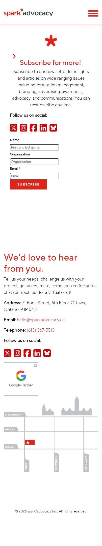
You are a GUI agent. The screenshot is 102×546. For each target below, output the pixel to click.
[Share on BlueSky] (53, 127)
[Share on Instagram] (23, 127)
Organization (20, 154)
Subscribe (28, 184)
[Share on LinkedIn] (43, 127)
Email (15, 168)
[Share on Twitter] (13, 127)
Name (14, 140)
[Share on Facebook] (33, 127)
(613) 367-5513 (40, 330)
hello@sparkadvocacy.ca (41, 320)
